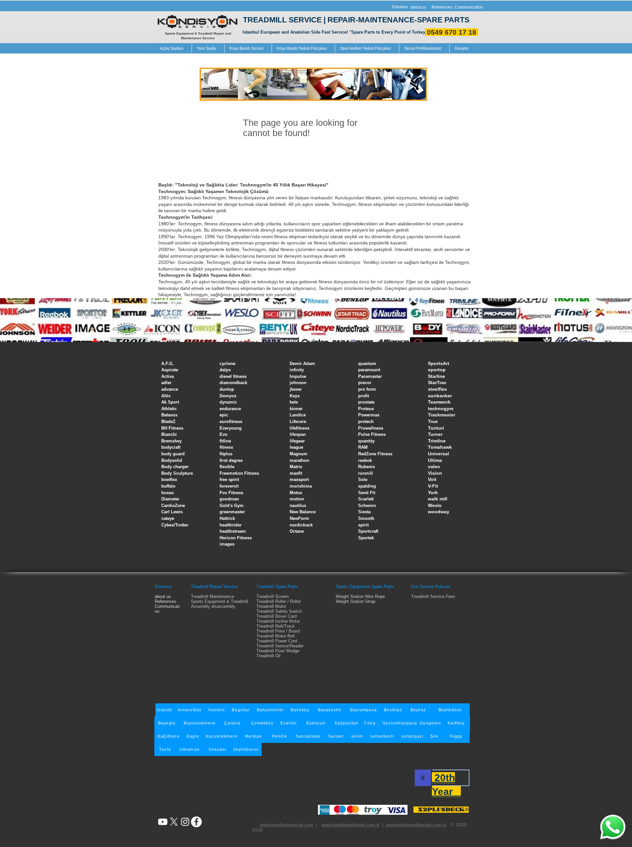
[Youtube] (162, 821)
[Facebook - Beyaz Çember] (196, 821)
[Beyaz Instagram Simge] (185, 821)
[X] (174, 821)
